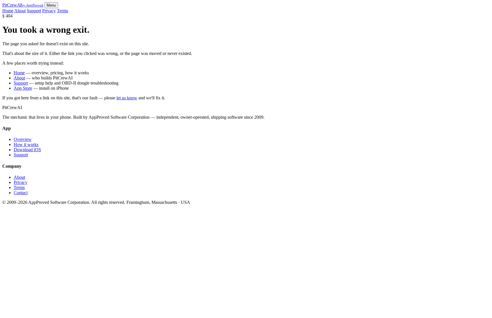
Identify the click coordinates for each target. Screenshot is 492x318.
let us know (126, 97)
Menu (51, 5)
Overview (23, 139)
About (20, 10)
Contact (21, 192)
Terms (62, 10)
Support (34, 10)
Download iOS (27, 149)
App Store (23, 88)
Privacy (49, 10)
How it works (26, 144)
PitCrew (22, 5)
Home (7, 10)
